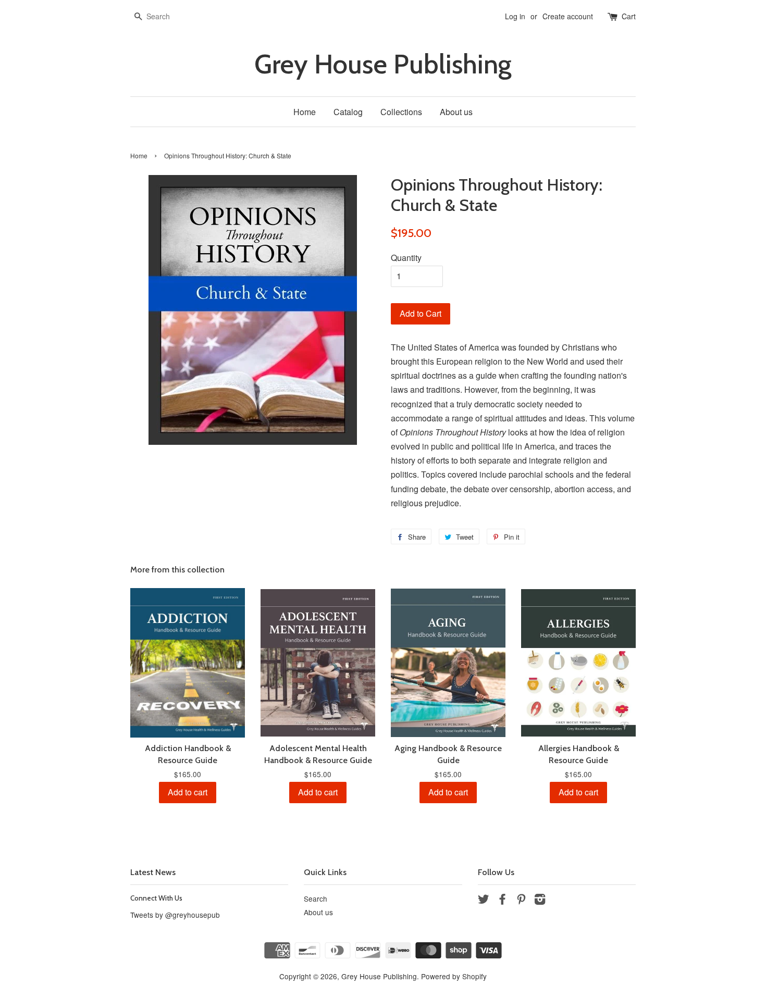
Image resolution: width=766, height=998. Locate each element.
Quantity (406, 258)
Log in (515, 16)
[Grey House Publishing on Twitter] (483, 900)
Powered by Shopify (454, 976)
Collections (401, 112)
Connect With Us (156, 898)
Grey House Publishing (383, 64)
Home (304, 112)
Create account (567, 16)
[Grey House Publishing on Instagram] (540, 900)
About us (456, 112)
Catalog (348, 112)
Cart (629, 16)
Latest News (153, 872)
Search (315, 898)
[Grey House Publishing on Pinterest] (521, 900)
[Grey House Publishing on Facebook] (502, 900)
